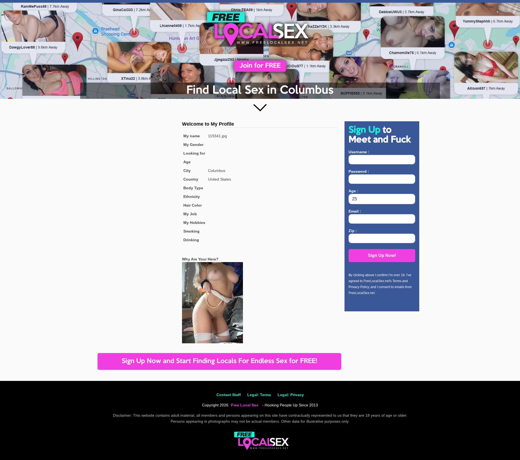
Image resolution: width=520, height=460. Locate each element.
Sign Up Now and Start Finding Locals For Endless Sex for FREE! (219, 361)
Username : (359, 152)
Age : (353, 191)
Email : (355, 211)
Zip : (353, 231)
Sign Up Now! (382, 255)
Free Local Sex (244, 405)
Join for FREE (260, 66)
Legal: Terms (259, 395)
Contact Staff (228, 395)
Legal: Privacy (291, 395)
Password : (359, 171)
